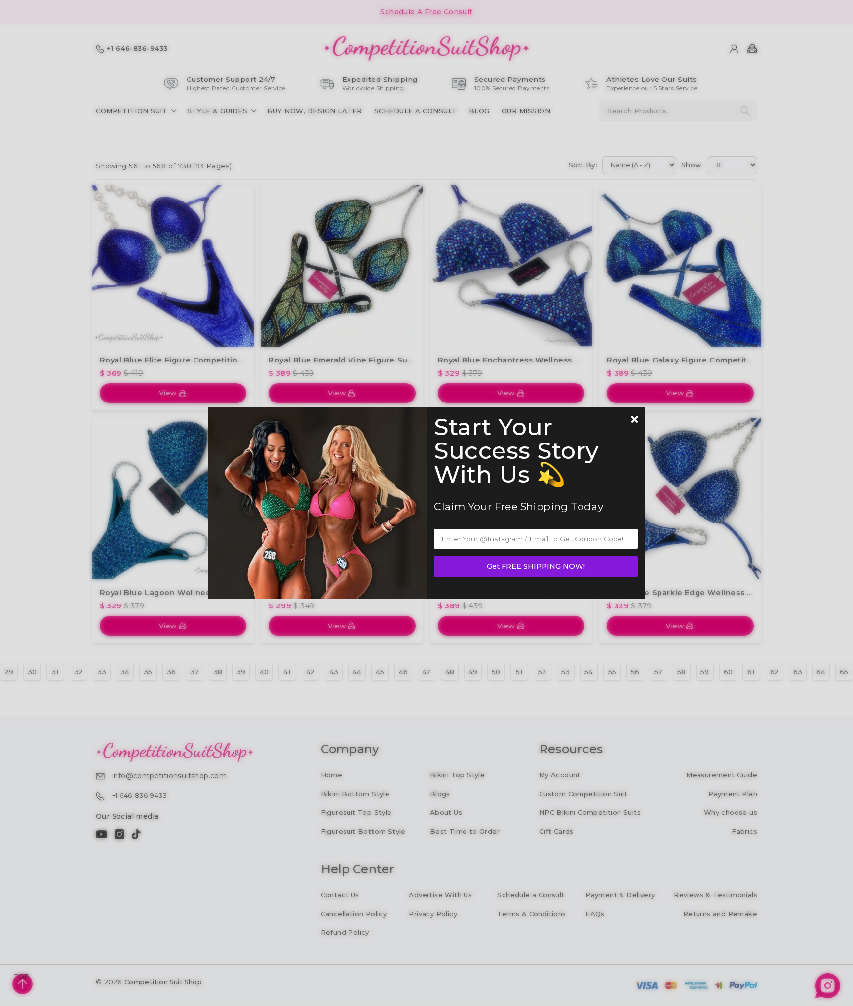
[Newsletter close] (634, 420)
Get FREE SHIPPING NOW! (536, 566)
